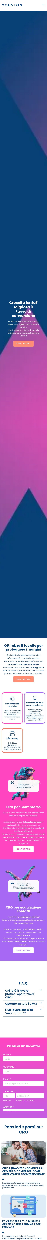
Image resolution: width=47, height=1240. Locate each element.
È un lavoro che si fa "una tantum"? (19, 1011)
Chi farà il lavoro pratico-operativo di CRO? (19, 994)
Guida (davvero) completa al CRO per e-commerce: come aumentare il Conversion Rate (23, 1171)
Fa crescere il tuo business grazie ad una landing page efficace (21, 1224)
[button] (23, 994)
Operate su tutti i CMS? (21, 1004)
